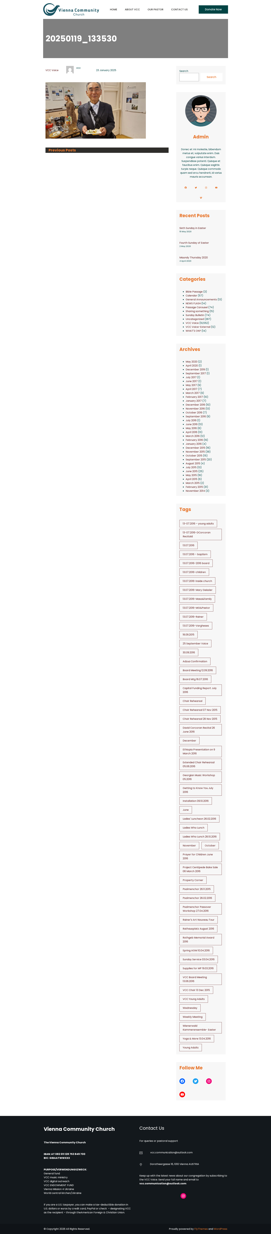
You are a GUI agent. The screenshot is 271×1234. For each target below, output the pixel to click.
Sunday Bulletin (195, 315)
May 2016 (191, 428)
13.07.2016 (188, 545)
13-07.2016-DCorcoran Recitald (196, 534)
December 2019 (195, 369)
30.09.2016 (189, 652)
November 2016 (195, 408)
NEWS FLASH (193, 303)
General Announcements (201, 299)
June (186, 810)
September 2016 (196, 416)
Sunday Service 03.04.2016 (199, 959)
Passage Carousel (197, 307)
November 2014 (195, 491)
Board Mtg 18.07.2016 (195, 679)
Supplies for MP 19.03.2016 (198, 968)
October (210, 845)
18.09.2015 (188, 634)
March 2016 (193, 436)
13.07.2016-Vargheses (196, 625)
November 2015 (195, 452)
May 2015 (191, 475)
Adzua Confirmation (195, 661)
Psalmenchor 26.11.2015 (197, 889)
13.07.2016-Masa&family (197, 599)
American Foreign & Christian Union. (103, 1212)
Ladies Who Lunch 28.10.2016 (200, 836)
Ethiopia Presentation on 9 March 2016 (199, 751)
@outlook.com (184, 1152)
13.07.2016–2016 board (196, 563)
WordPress (220, 1229)
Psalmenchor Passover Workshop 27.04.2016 (197, 909)
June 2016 (192, 424)
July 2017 (191, 377)
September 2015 (196, 459)
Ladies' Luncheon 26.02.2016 (199, 819)
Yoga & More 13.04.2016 (197, 1038)
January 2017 (194, 401)
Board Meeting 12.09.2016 (198, 670)
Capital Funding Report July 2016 (200, 690)
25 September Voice (195, 643)
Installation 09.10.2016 (196, 801)
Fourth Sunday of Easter (194, 243)
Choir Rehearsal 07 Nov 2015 (200, 710)
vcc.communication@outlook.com (162, 1183)
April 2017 (191, 389)
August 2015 (193, 463)
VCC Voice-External (198, 327)
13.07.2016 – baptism (195, 554)
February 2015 (194, 487)
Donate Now (213, 9)
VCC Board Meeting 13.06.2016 (195, 979)
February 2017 (194, 397)
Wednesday (190, 1008)
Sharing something (197, 311)
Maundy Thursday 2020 (193, 257)
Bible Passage (194, 291)
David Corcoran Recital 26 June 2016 (199, 730)
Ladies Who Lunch (193, 828)
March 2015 (193, 483)
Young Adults (191, 1047)
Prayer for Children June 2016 (198, 856)
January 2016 (194, 444)
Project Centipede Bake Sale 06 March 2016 (200, 869)
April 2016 (191, 432)
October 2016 (194, 412)
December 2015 (195, 448)
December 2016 (195, 405)
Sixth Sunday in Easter (192, 228)
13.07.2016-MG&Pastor (196, 608)
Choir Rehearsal (192, 701)
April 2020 (192, 365)
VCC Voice (51, 70)
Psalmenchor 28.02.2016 (197, 898)
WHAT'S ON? (193, 331)
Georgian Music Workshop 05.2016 (199, 777)
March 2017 (193, 393)
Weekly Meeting (192, 1017)
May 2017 (191, 385)
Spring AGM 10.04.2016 (196, 950)
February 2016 (194, 440)
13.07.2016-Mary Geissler (198, 590)
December (189, 740)
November (189, 845)
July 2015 (191, 467)
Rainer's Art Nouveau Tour (198, 920)
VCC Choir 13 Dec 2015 (196, 990)
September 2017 (196, 373)
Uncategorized (195, 319)
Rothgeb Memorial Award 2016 (198, 939)
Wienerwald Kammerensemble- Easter (199, 1028)
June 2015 (192, 471)
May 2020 (191, 361)
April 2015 (191, 479)
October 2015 (194, 455)
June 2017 (192, 381)
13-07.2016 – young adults (198, 523)
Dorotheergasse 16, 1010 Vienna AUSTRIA (174, 1164)
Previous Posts (62, 150)
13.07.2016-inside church (197, 581)
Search (183, 71)
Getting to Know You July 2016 (198, 790)
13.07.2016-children (194, 572)
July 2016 (191, 420)
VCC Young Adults (194, 999)
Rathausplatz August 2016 (198, 929)
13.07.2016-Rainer (193, 617)
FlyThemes (201, 1229)
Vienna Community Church (79, 1129)
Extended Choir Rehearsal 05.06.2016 (199, 764)
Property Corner (193, 880)
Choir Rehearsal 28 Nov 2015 (200, 719)
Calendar (191, 295)
